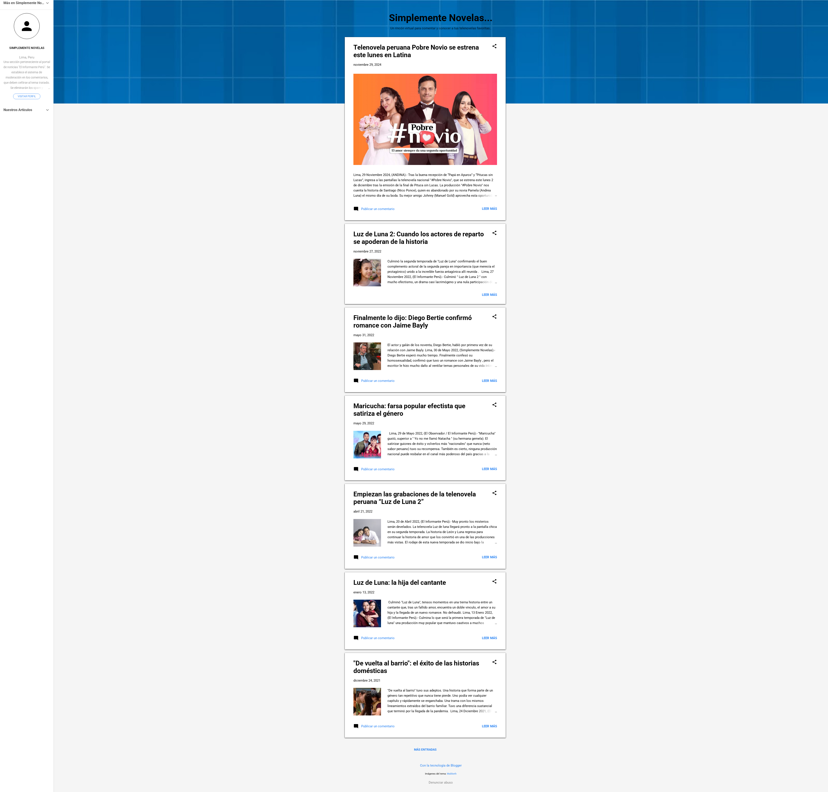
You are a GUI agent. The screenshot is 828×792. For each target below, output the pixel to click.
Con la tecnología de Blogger (441, 765)
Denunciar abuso (441, 782)
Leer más (489, 209)
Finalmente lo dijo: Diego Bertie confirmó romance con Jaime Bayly (412, 321)
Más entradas (425, 749)
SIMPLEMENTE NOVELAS (26, 48)
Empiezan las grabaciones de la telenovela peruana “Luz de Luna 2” (414, 497)
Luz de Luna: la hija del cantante (399, 582)
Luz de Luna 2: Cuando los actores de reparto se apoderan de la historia (418, 237)
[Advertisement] (523, 101)
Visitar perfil (27, 96)
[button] (494, 47)
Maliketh (451, 773)
